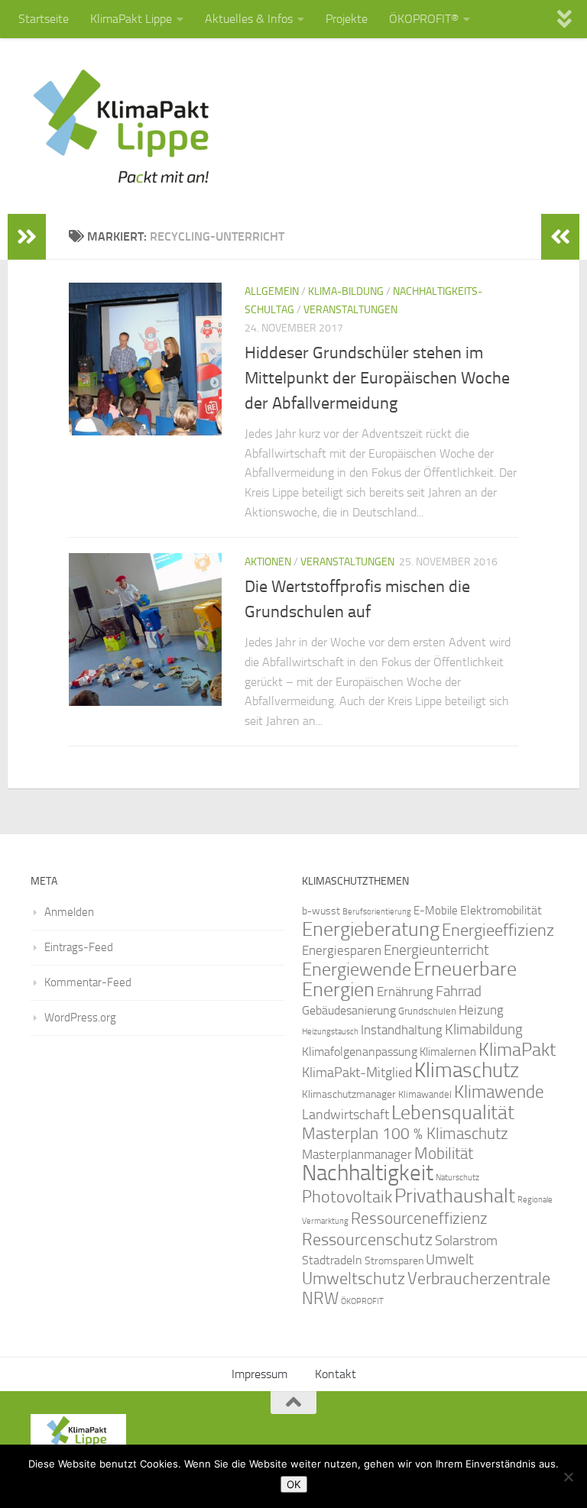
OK (294, 1484)
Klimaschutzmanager (349, 1094)
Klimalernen (448, 1052)
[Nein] (568, 1476)
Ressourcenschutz (367, 1239)
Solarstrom (466, 1240)
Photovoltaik (347, 1197)
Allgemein (272, 291)
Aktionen (268, 561)
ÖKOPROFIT (362, 1301)
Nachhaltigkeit (367, 1173)
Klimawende (499, 1091)
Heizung (481, 1010)
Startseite (43, 18)
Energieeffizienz (498, 930)
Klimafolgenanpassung (359, 1052)
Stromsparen (394, 1260)
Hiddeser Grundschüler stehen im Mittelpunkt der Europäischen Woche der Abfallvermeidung (377, 378)
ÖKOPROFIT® (424, 18)
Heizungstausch (330, 1031)
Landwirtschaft (345, 1114)
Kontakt (335, 1374)
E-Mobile (435, 910)
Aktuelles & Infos (249, 18)
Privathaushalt (454, 1196)
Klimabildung (484, 1029)
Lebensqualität (452, 1113)
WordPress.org (80, 1017)
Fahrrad (459, 991)
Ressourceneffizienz (419, 1218)
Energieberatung (370, 929)
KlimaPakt (517, 1049)
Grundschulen (427, 1011)
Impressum (259, 1374)
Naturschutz (457, 1178)
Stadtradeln (332, 1260)
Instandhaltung (402, 1029)
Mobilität (443, 1153)
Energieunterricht (436, 950)
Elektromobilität (501, 910)
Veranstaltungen (350, 309)
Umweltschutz (353, 1278)
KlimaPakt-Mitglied (357, 1072)
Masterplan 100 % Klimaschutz (405, 1133)
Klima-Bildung (346, 291)
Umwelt (450, 1259)
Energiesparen (341, 950)
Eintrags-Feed (78, 947)
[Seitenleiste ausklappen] (27, 237)
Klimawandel (425, 1094)
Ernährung (405, 991)
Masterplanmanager (357, 1154)
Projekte (347, 18)
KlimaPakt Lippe (131, 18)
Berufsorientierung (376, 911)
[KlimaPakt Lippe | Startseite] (122, 126)
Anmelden (69, 912)
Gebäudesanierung (349, 1010)
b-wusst (321, 910)
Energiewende (356, 969)
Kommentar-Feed (87, 982)
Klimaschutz (466, 1070)
